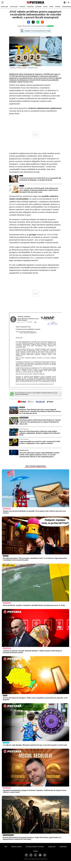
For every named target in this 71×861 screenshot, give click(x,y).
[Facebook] (26, 855)
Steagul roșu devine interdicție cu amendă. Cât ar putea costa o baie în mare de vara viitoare (34, 512)
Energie (22, 407)
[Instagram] (30, 855)
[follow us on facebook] (40, 402)
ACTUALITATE (14, 6)
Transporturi (24, 417)
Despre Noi (51, 846)
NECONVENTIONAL (8, 835)
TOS (6, 846)
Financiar (30, 6)
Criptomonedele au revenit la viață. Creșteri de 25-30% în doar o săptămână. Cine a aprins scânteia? (39, 442)
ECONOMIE (38, 6)
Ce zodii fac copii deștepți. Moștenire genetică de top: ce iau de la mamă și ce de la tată (35, 745)
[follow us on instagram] (31, 402)
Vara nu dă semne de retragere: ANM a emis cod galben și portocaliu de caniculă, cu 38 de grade (35, 698)
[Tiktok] (35, 855)
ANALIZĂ (5, 556)
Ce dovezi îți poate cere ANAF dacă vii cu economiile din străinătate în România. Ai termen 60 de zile (40, 179)
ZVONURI (57, 6)
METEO (5, 695)
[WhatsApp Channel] (44, 855)
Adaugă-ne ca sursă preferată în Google (37, 31)
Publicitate (63, 846)
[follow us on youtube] (22, 402)
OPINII (51, 6)
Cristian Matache (40, 26)
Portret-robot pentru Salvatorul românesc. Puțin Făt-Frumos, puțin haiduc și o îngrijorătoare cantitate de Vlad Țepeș (32, 838)
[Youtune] (40, 855)
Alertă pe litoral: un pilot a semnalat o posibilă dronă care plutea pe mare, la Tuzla (34, 605)
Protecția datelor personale (35, 846)
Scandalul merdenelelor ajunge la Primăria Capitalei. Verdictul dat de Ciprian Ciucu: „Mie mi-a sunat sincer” (35, 791)
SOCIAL (45, 6)
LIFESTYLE (6, 742)
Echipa (35, 851)
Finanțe (21, 186)
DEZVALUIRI (4, 6)
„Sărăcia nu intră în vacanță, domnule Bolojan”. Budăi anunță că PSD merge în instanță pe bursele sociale (32, 651)
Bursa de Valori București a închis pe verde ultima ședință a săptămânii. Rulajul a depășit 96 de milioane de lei (39, 433)
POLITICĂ (22, 6)
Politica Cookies (16, 846)
